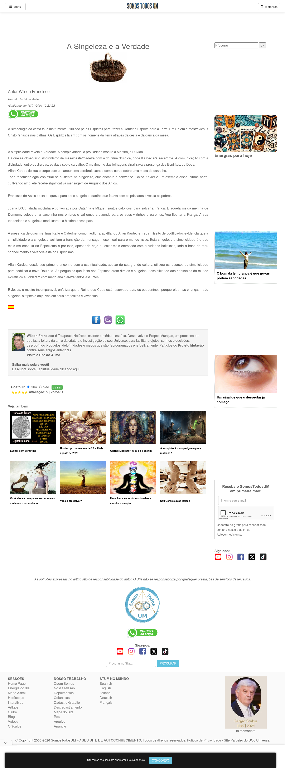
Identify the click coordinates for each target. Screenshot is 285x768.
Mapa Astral (17, 692)
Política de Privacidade (204, 740)
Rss (57, 716)
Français (106, 702)
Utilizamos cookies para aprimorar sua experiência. (116, 760)
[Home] (142, 604)
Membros (270, 7)
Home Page (17, 683)
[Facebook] (240, 556)
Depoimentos (64, 692)
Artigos (13, 707)
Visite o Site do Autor (43, 354)
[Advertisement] (108, 543)
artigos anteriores (58, 350)
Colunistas (62, 697)
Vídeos (13, 721)
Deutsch (106, 697)
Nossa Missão (64, 688)
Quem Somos (64, 683)
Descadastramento (68, 707)
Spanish (106, 683)
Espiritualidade (29, 99)
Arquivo (59, 721)
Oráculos (14, 726)
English (105, 688)
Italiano (105, 692)
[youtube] (218, 556)
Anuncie (60, 726)
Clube (12, 712)
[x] (251, 556)
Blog (11, 716)
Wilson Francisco (34, 91)
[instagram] (229, 556)
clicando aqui (69, 369)
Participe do (181, 345)
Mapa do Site (63, 712)
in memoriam (245, 730)
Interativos (15, 702)
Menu (16, 7)
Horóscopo (16, 697)
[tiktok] (263, 556)
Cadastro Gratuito (67, 702)
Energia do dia (19, 688)
